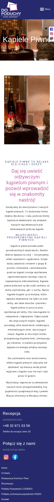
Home (4, 468)
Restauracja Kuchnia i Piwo (15, 478)
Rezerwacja (7, 483)
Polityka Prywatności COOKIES (17, 489)
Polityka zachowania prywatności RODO (21, 494)
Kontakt (5, 499)
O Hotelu (5, 473)
